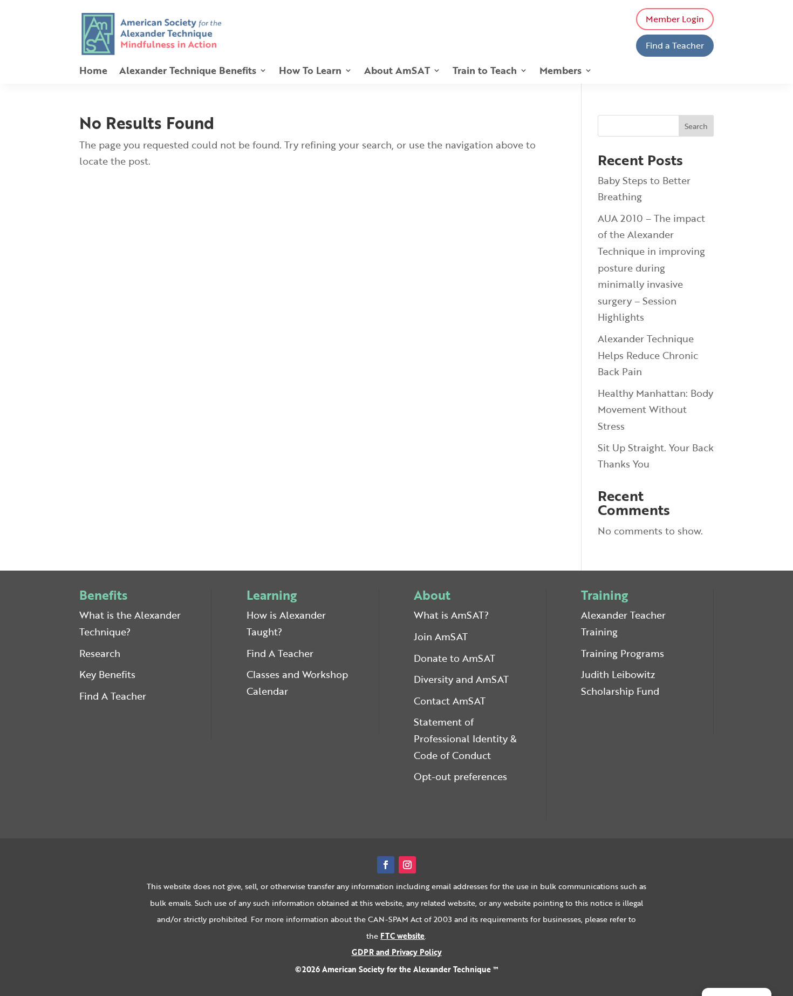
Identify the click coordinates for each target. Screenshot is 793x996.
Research (99, 653)
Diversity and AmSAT (461, 679)
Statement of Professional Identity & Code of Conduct (465, 738)
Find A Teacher (112, 696)
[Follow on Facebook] (385, 864)
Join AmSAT (441, 636)
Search (696, 126)
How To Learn (310, 71)
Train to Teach (485, 71)
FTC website (402, 935)
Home (93, 71)
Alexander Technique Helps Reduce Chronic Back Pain (648, 354)
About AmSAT (397, 71)
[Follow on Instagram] (407, 864)
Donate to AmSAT (454, 658)
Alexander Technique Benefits (187, 71)
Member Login (675, 18)
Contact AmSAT (450, 701)
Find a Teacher (675, 45)
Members (560, 71)
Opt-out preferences (460, 776)
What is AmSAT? (451, 615)
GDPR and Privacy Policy (397, 952)
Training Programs (622, 653)
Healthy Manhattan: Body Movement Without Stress (655, 409)
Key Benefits (107, 674)
